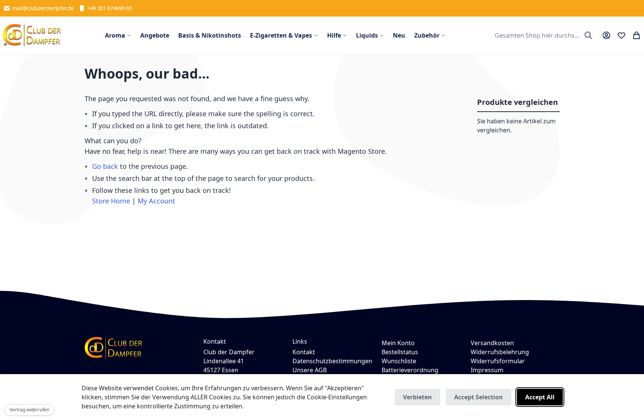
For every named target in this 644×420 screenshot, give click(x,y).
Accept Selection (478, 397)
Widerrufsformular (498, 361)
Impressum (487, 370)
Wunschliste (399, 361)
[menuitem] (118, 35)
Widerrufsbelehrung (500, 352)
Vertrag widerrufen (29, 409)
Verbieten (417, 397)
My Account (156, 200)
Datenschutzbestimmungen (332, 361)
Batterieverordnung (410, 370)
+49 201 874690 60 (109, 8)
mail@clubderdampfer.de (43, 8)
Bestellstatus (400, 352)
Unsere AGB (309, 370)
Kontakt (303, 352)
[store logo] (32, 35)
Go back (105, 166)
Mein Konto (398, 343)
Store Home (111, 200)
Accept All (540, 397)
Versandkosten (492, 343)
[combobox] (542, 35)
